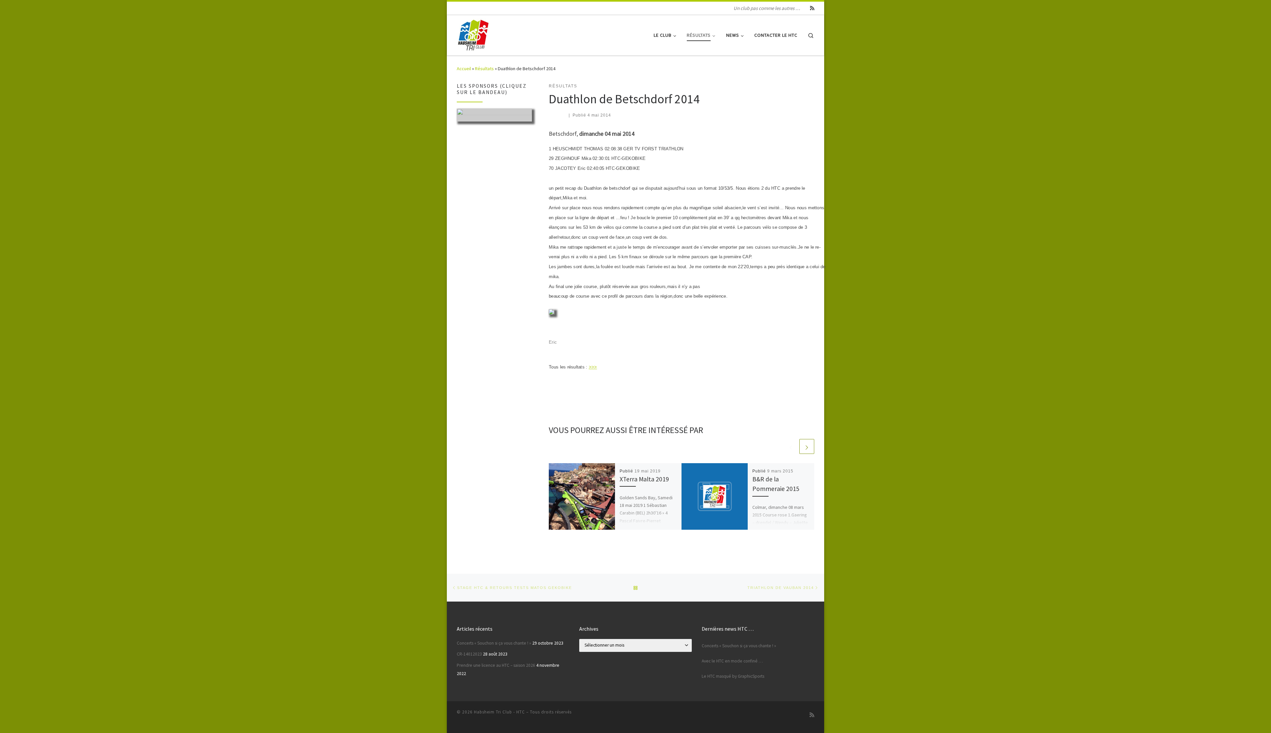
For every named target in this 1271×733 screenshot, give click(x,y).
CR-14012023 (469, 654)
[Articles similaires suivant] (806, 446)
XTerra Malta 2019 (644, 479)
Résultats (484, 69)
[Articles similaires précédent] (790, 446)
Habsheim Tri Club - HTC (499, 712)
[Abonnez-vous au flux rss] (812, 8)
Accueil (464, 69)
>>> (592, 367)
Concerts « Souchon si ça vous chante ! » (494, 643)
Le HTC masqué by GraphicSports (733, 676)
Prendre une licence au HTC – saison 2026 (496, 665)
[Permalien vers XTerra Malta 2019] (582, 496)
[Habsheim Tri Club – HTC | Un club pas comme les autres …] (473, 33)
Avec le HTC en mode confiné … (732, 661)
